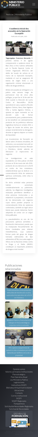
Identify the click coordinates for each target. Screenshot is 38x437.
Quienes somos (19, 369)
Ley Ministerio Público (19, 380)
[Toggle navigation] (34, 4)
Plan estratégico (19, 374)
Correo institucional (19, 396)
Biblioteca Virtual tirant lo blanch (19, 388)
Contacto (19, 393)
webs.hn (19, 434)
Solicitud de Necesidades (19, 409)
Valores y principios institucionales (19, 372)
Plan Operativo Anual (19, 377)
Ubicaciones (19, 390)
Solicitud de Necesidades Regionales (19, 406)
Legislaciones (19, 382)
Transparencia (19, 404)
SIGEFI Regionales (19, 401)
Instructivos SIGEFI (19, 385)
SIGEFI (19, 398)
